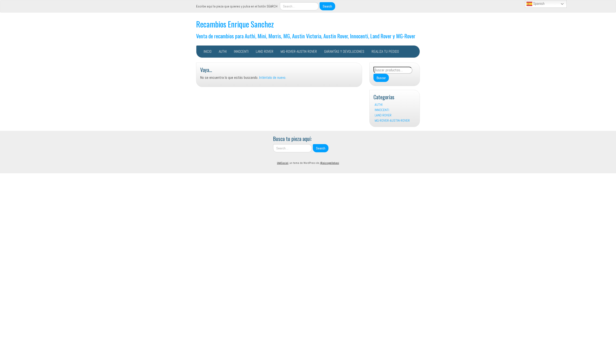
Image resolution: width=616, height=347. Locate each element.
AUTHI (223, 51)
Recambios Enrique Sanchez (235, 24)
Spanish (538, 3)
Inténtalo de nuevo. (272, 77)
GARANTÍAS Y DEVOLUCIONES (344, 51)
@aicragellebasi (329, 163)
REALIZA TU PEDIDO (385, 51)
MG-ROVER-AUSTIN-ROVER (392, 120)
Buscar (381, 78)
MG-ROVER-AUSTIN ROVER (299, 51)
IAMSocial (282, 163)
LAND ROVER (264, 51)
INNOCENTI (241, 51)
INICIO (208, 51)
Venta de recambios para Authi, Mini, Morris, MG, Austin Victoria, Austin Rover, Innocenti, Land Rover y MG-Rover (305, 36)
